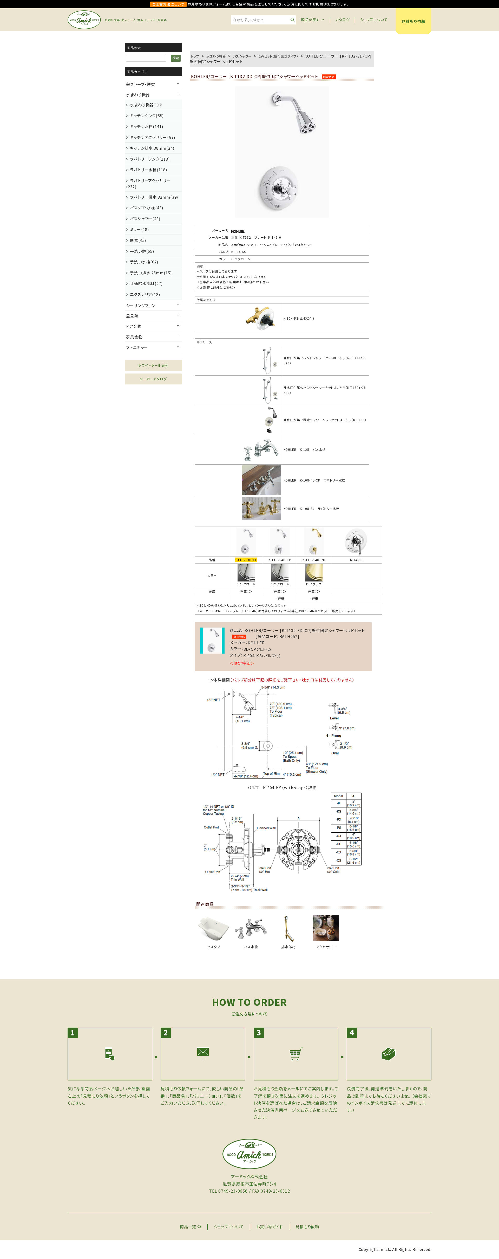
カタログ (342, 19)
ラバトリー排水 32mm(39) (154, 197)
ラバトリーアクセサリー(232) (148, 183)
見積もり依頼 (413, 21)
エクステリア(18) (145, 294)
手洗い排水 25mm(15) (151, 272)
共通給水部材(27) (146, 283)
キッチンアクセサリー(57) (152, 137)
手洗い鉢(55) (142, 251)
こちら (227, 287)
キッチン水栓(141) (146, 126)
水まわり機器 (138, 94)
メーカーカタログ (153, 378)
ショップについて (374, 19)
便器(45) (138, 240)
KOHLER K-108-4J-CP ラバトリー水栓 (314, 480)
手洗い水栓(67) (144, 261)
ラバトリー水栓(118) (148, 169)
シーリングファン (140, 305)
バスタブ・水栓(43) (146, 207)
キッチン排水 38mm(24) (152, 148)
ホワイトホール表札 (153, 365)
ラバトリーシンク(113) (150, 159)
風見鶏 (132, 316)
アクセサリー (326, 946)
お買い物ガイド (269, 1226)
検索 (176, 58)
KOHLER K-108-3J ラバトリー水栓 (312, 508)
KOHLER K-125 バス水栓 (305, 449)
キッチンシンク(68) (147, 115)
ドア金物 (134, 326)
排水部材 (288, 946)
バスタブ (213, 946)
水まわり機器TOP (146, 104)
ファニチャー (137, 347)
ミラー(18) (139, 229)
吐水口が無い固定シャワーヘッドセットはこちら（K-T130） (325, 419)
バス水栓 (251, 946)
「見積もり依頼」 (95, 1096)
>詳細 (280, 598)
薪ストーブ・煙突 (140, 84)
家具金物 (134, 336)
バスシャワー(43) (145, 218)
